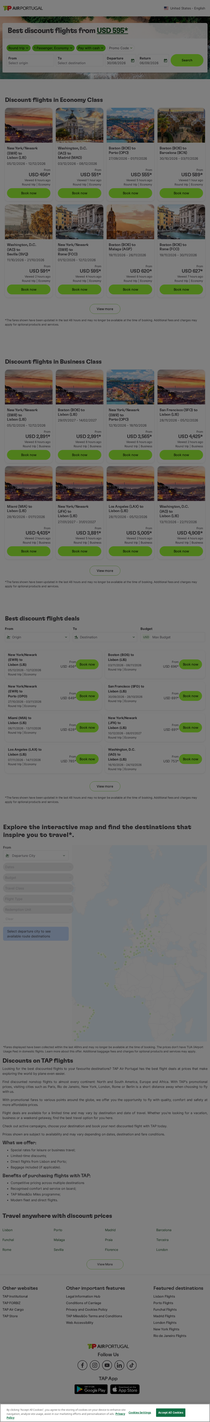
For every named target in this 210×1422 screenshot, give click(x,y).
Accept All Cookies (170, 1412)
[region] (105, 1413)
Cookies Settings (140, 1412)
